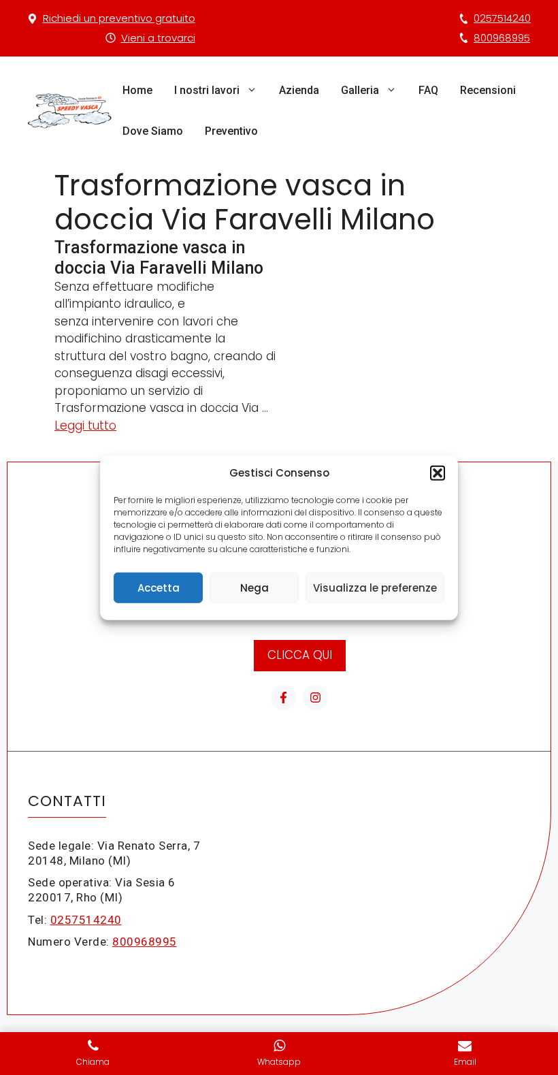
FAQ (428, 90)
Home (137, 90)
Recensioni (488, 90)
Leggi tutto (85, 425)
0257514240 (502, 18)
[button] (437, 473)
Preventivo (231, 131)
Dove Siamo (152, 131)
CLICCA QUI (299, 655)
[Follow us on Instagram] (315, 697)
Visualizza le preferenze (375, 587)
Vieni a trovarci (158, 38)
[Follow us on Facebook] (283, 697)
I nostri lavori (207, 90)
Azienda (299, 90)
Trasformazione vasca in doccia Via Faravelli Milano (158, 258)
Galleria (360, 90)
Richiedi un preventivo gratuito (119, 18)
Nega (254, 587)
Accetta (158, 587)
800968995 (502, 38)
